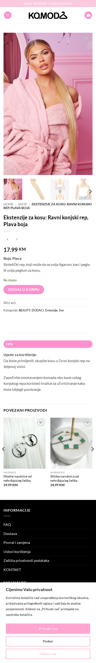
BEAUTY (24, 310)
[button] (7, 15)
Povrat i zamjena (16, 542)
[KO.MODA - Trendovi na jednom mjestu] (48, 15)
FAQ (7, 524)
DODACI (38, 310)
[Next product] (7, 239)
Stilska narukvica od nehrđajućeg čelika (64, 478)
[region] (48, 622)
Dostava (10, 533)
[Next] (85, 104)
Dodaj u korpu (24, 289)
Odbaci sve (48, 654)
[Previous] (11, 104)
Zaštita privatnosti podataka (26, 560)
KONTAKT (12, 569)
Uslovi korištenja (17, 551)
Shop (22, 204)
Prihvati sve (48, 629)
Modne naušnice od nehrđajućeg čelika (17, 478)
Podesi (48, 641)
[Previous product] (16, 239)
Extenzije (51, 310)
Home (8, 204)
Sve (61, 310)
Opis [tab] (9, 344)
